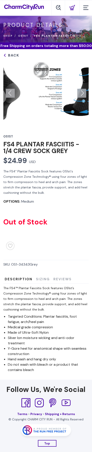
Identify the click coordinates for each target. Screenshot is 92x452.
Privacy (36, 414)
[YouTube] (66, 403)
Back (13, 55)
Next (81, 93)
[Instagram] (39, 403)
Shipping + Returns (60, 414)
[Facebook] (26, 403)
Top (47, 443)
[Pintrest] (52, 403)
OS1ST (23, 36)
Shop (8, 36)
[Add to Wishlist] (10, 246)
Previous (10, 93)
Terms (22, 414)
